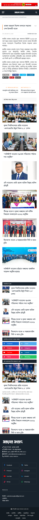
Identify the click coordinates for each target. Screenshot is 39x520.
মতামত (24, 518)
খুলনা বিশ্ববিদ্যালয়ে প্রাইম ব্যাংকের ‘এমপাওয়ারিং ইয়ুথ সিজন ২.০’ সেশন (23, 291)
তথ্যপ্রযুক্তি (18, 518)
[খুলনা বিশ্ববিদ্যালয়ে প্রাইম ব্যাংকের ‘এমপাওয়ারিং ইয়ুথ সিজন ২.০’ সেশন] (19, 113)
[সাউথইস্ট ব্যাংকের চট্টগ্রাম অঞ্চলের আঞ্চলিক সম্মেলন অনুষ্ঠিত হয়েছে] (19, 256)
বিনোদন (16, 515)
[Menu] (3, 12)
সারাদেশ (33, 513)
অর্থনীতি (19, 513)
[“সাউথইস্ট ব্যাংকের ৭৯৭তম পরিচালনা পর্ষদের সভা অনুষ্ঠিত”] (19, 142)
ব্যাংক (35, 34)
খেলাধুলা (10, 515)
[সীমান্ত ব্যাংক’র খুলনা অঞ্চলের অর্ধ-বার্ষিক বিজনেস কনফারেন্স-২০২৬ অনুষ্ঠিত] (19, 199)
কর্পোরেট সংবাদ (31, 34)
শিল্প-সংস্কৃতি (30, 515)
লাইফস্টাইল (22, 515)
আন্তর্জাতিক (26, 513)
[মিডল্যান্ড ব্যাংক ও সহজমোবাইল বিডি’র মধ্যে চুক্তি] (19, 227)
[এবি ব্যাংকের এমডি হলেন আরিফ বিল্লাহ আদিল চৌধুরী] (19, 170)
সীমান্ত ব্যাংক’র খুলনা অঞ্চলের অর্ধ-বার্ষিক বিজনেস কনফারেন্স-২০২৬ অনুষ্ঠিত (23, 322)
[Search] (36, 12)
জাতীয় (7, 513)
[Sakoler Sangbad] (19, 12)
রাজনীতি (14, 513)
